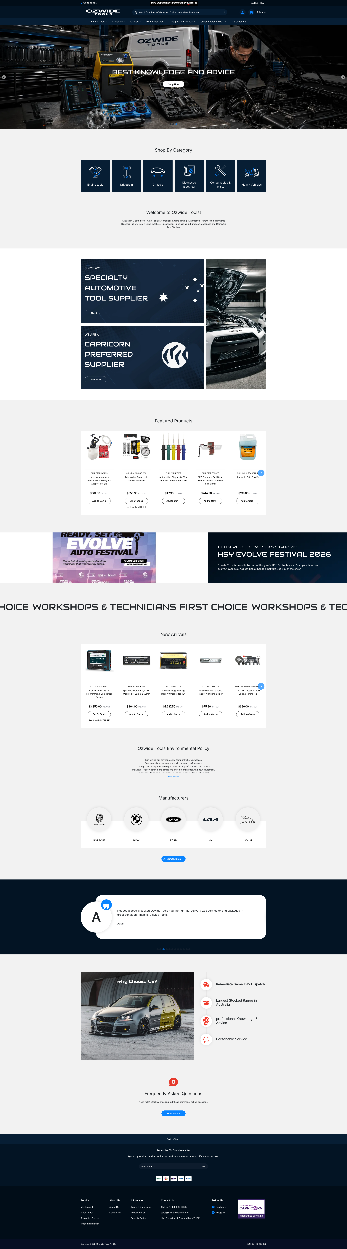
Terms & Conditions (141, 1207)
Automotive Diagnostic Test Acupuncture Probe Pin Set (173, 479)
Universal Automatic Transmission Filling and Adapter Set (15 (99, 480)
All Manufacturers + (173, 859)
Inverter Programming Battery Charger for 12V (173, 692)
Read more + (173, 1113)
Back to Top (172, 1139)
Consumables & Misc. (212, 21)
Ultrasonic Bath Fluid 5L (248, 477)
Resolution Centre (90, 1218)
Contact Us (115, 1212)
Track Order (87, 1212)
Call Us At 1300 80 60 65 (174, 1207)
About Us (95, 313)
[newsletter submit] (204, 1166)
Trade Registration (90, 1223)
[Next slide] (343, 77)
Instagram (221, 1212)
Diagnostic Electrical (182, 21)
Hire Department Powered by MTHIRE (180, 1218)
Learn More (95, 379)
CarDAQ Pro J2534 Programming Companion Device (99, 693)
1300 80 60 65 (90, 3)
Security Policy (138, 1218)
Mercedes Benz (240, 21)
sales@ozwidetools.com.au (175, 1212)
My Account (87, 1207)
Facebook (221, 1207)
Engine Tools (98, 21)
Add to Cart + (99, 501)
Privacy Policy (138, 1212)
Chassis (134, 21)
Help (262, 3)
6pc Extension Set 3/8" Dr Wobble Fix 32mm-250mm (136, 692)
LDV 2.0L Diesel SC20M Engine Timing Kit (247, 692)
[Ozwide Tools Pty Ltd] (103, 12)
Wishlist (254, 3)
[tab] (170, 124)
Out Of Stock (136, 501)
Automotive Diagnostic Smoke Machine (136, 479)
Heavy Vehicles (154, 21)
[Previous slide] (4, 77)
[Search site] (223, 12)
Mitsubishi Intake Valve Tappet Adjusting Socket (210, 692)
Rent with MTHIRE (136, 507)
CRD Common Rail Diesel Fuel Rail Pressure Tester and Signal (211, 480)
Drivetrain (117, 21)
